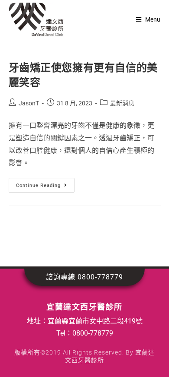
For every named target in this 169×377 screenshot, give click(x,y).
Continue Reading (41, 183)
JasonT (29, 103)
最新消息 (122, 103)
